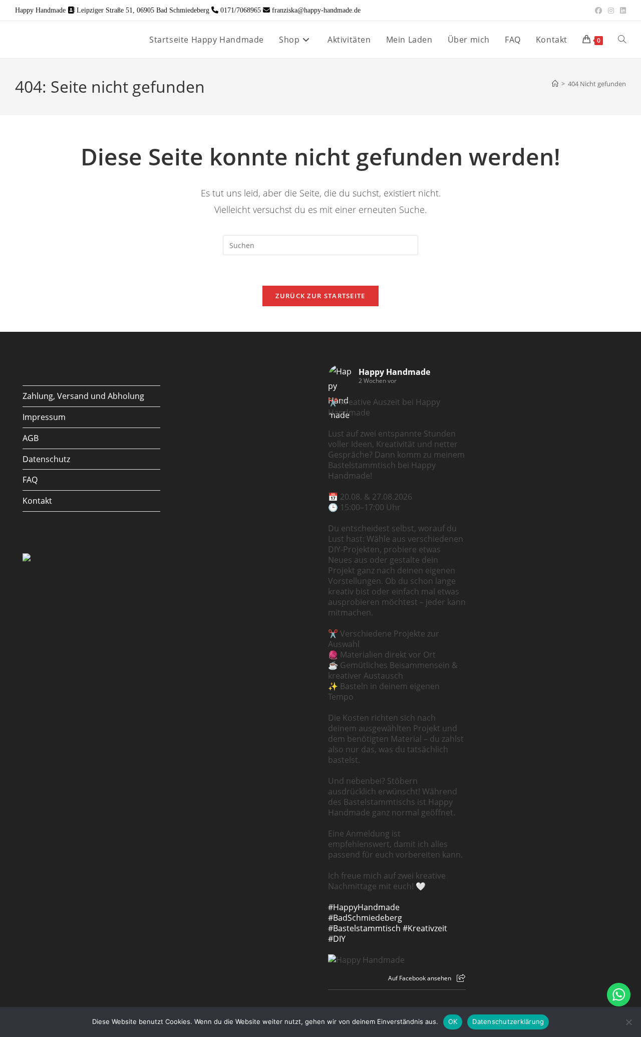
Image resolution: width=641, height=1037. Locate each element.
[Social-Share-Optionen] (461, 978)
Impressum (44, 417)
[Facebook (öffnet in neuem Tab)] (598, 11)
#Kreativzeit (425, 928)
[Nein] (628, 1022)
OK (453, 1021)
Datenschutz (46, 459)
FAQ (30, 479)
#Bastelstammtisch (364, 928)
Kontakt (37, 500)
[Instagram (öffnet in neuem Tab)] (611, 11)
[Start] (555, 83)
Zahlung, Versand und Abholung (83, 395)
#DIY (337, 938)
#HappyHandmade (364, 907)
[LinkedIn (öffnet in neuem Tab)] (621, 11)
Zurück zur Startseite (320, 295)
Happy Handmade (394, 371)
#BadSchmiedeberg (365, 917)
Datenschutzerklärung (508, 1021)
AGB (31, 438)
